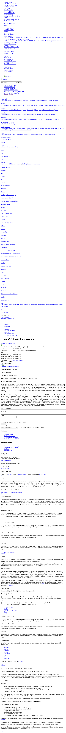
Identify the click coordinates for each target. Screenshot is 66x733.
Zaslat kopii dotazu (7, 425)
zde (43, 583)
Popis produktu (5, 366)
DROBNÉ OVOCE (9, 87)
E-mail (3, 415)
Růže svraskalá (59, 304)
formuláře (11, 585)
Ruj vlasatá (4, 247)
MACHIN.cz (42, 474)
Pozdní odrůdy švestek (19, 128)
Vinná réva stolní (5, 167)
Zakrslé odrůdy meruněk (48, 114)
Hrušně (3, 103)
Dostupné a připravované (7, 318)
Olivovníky (4, 232)
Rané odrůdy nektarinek (7, 119)
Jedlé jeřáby (4, 210)
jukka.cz (10, 474)
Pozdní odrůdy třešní (17, 134)
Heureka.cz (7, 657)
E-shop (33, 37)
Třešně (2, 133)
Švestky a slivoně (5, 127)
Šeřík (2, 309)
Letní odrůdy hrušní (6, 105)
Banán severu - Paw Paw (7, 198)
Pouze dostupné (5, 317)
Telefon (3, 412)
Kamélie (3, 281)
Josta (2, 153)
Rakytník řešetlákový (6, 156)
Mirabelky (8, 130)
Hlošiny (3, 207)
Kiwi (2, 159)
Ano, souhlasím (5, 492)
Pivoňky (3, 297)
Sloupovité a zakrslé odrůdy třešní (33, 134)
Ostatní (3, 238)
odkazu (3, 719)
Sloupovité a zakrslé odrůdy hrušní (47, 105)
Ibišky (2, 272)
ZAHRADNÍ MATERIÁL (11, 93)
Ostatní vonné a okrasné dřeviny (9, 294)
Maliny (3, 150)
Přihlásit (6, 324)
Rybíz (2, 145)
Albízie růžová (5, 260)
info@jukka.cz (5, 468)
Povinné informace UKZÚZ (12, 439)
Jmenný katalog (8, 94)
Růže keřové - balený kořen (8, 304)
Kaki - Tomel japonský (7, 213)
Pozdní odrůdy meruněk (20, 114)
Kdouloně (3, 219)
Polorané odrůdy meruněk (34, 114)
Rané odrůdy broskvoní (7, 100)
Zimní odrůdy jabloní (32, 110)
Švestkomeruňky (39, 128)
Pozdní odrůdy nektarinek (21, 119)
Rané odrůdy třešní (6, 134)
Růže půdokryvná (5, 306)
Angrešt (3, 142)
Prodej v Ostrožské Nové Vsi (12, 23)
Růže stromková (50, 304)
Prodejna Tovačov (9, 10)
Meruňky (3, 113)
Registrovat (7, 326)
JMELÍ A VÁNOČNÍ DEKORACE (14, 91)
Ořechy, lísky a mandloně (8, 122)
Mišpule (3, 226)
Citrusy (3, 192)
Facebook (6, 647)
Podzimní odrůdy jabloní (19, 110)
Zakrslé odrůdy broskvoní (36, 100)
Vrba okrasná (4, 312)
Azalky (3, 263)
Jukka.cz (6, 329)
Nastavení (19, 492)
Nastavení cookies (21, 474)
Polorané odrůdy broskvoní (50, 100)
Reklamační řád (8, 434)
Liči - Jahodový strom (7, 222)
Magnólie (3, 287)
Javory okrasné (5, 278)
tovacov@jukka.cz (6, 460)
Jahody (3, 182)
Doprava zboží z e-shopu (11, 437)
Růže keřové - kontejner (22, 304)
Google (6, 649)
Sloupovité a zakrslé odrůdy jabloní (48, 110)
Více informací (5, 552)
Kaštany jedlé (4, 216)
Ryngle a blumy (30, 128)
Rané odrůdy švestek (6, 128)
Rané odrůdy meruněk (7, 114)
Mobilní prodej (10, 3)
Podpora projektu (8, 450)
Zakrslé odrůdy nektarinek (52, 119)
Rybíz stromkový (5, 147)
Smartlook (7, 653)
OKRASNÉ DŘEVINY (11, 90)
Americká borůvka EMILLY (12, 335)
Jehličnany (3, 275)
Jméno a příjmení (6, 408)
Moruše (3, 229)
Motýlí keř (3, 290)
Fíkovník (3, 176)
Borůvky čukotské (6, 164)
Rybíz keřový (14, 147)
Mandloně (7, 124)
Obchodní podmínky (9, 436)
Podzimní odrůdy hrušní (18, 105)
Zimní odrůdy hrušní (31, 105)
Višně (9, 139)
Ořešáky (13, 124)
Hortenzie (3, 269)
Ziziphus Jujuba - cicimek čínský (9, 201)
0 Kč (2, 321)
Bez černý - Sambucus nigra (8, 195)
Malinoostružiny (5, 185)
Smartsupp (7, 655)
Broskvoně (4, 99)
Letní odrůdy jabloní (6, 110)
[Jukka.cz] (4, 79)
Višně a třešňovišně (6, 137)
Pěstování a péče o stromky (11, 445)
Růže (2, 303)
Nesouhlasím (13, 492)
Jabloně (3, 108)
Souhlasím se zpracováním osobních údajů (14, 422)
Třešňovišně (4, 139)
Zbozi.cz (6, 658)
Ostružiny (3, 188)
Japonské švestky (49, 128)
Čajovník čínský (5, 241)
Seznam (6, 652)
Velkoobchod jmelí (10, 65)
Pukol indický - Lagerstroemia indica (11, 256)
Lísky (2, 124)
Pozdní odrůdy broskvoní (21, 100)
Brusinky (3, 170)
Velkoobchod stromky (11, 50)
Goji (2, 173)
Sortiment (6, 449)
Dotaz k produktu (14, 366)
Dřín (2, 179)
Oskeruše (3, 235)
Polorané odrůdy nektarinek (36, 119)
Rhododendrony (5, 300)
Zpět (2, 664)
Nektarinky (4, 117)
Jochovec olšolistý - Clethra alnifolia (10, 253)
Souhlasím (12, 552)
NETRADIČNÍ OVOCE (11, 88)
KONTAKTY (8, 71)
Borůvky (3, 162)
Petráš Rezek (21, 661)
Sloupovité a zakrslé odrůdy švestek (21, 130)
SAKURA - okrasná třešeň (8, 250)
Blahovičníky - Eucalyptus (8, 244)
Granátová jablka (5, 204)
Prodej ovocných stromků (11, 447)
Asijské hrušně (61, 105)
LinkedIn (6, 650)
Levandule (3, 284)
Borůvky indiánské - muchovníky (31, 164)
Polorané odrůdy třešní (49, 134)
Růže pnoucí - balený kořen (37, 304)
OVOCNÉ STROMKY (10, 85)
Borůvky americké (16, 164)
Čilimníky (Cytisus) (6, 266)
